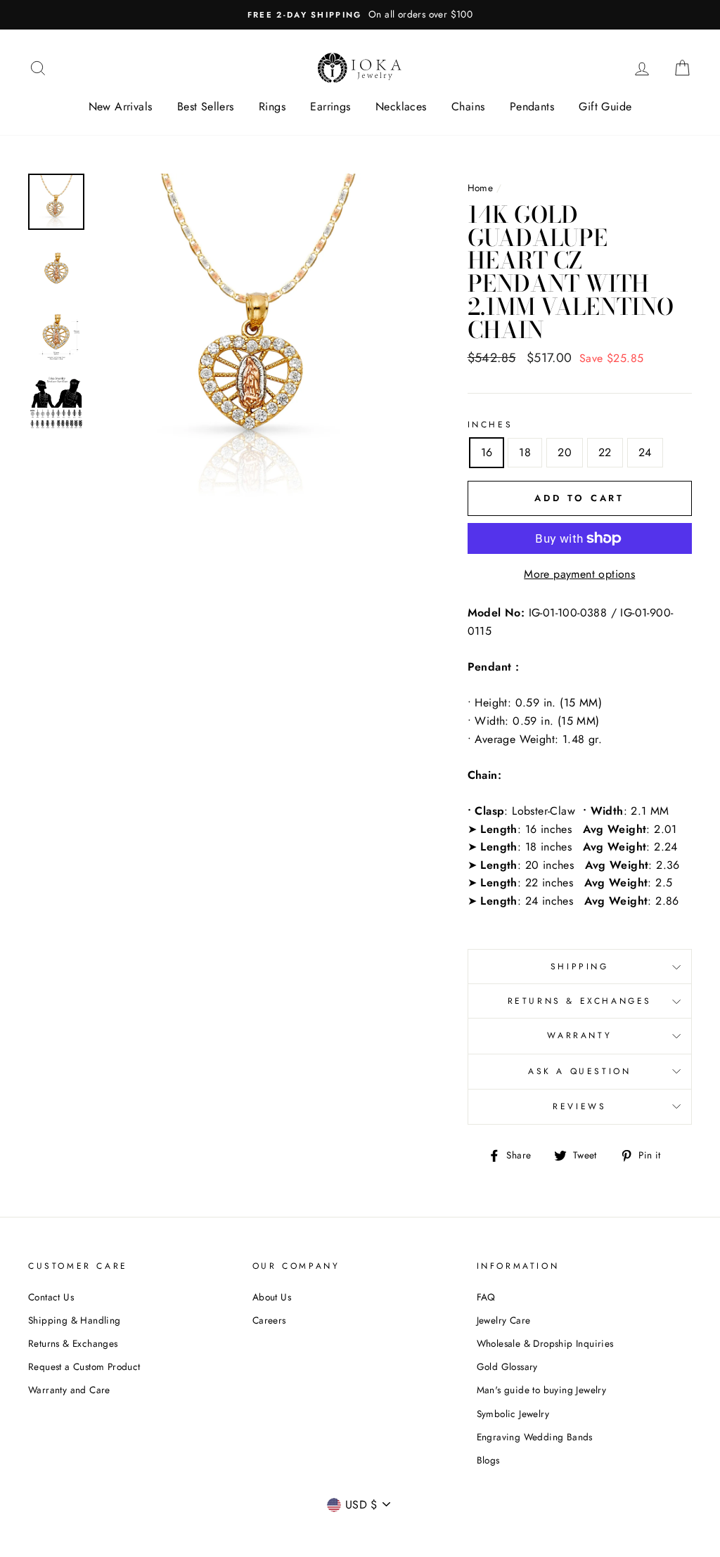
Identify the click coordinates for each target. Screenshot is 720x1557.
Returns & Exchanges (580, 1001)
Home (481, 188)
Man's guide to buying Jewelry (542, 1390)
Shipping (580, 966)
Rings (272, 106)
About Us (271, 1297)
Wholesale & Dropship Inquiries (545, 1343)
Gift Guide (605, 106)
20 (565, 452)
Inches (490, 424)
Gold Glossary (507, 1366)
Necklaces (401, 106)
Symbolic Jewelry (513, 1414)
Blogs (488, 1460)
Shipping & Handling (74, 1320)
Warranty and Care (69, 1390)
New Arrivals (121, 106)
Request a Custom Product (84, 1366)
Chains (467, 106)
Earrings (330, 106)
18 (525, 452)
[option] (360, 14)
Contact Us (51, 1297)
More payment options (579, 574)
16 (487, 452)
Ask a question (579, 1071)
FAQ (486, 1297)
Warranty (579, 1035)
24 (645, 452)
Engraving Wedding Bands (535, 1437)
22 (605, 452)
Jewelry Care (504, 1320)
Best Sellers (205, 106)
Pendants (532, 106)
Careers (269, 1320)
